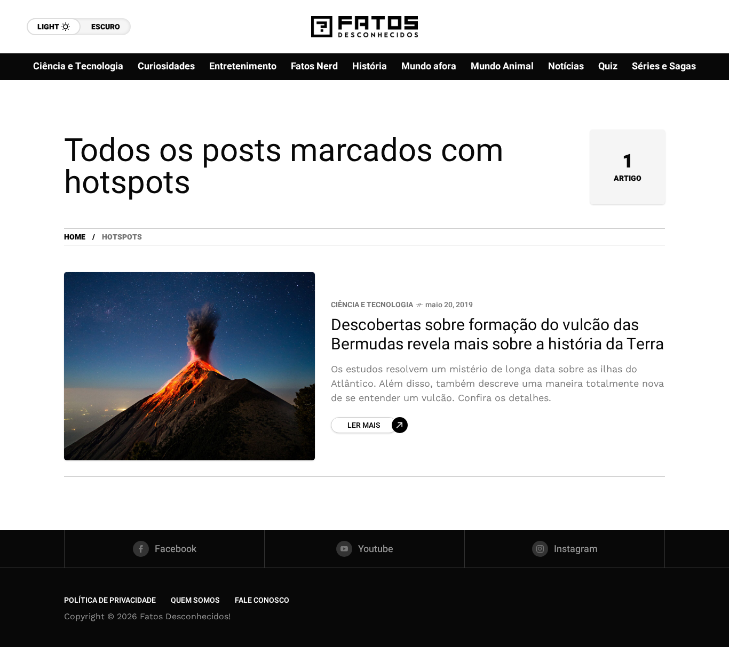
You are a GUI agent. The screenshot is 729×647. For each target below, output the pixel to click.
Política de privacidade (110, 600)
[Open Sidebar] (697, 123)
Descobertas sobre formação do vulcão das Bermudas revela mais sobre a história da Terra (497, 335)
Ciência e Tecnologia (372, 304)
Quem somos (195, 600)
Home (74, 237)
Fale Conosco (262, 600)
